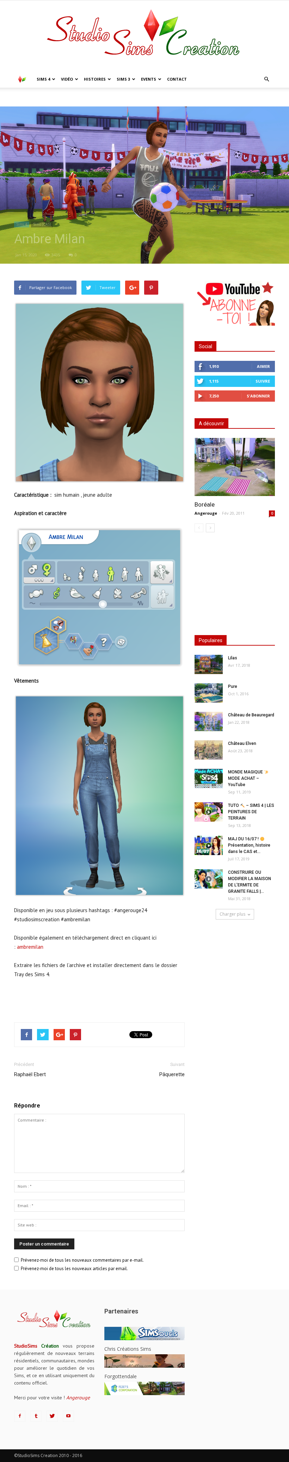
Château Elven (242, 743)
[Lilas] (209, 664)
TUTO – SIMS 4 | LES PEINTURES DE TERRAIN (251, 812)
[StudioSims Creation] (144, 35)
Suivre (263, 381)
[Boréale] (235, 467)
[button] (266, 79)
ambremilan (30, 946)
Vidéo (67, 79)
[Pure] (209, 693)
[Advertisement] (99, 998)
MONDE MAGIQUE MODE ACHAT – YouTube (246, 778)
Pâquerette (172, 1074)
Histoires (95, 79)
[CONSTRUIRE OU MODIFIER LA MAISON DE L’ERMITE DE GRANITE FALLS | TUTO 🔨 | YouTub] (209, 879)
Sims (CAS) (42, 224)
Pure (232, 686)
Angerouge (206, 513)
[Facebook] (19, 1416)
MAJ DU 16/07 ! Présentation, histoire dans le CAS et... (249, 845)
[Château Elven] (209, 750)
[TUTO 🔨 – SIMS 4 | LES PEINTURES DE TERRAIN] (209, 812)
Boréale (205, 504)
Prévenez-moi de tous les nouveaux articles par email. (74, 1269)
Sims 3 (123, 79)
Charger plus (232, 914)
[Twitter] (52, 1416)
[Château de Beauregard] (209, 721)
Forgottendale (120, 1376)
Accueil (21, 95)
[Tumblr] (36, 1416)
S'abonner (258, 396)
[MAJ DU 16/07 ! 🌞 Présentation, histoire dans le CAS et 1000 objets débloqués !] (209, 845)
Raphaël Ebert (30, 1074)
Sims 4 (43, 79)
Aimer (263, 366)
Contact (177, 79)
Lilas (232, 657)
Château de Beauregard (251, 715)
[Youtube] (68, 1416)
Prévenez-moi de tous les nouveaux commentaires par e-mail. (82, 1260)
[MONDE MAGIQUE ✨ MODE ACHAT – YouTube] (209, 778)
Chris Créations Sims (127, 1348)
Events (148, 79)
